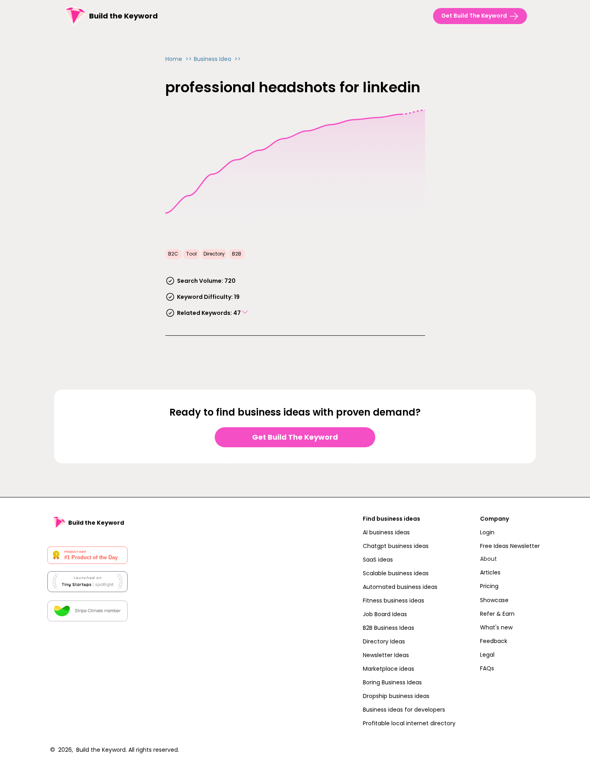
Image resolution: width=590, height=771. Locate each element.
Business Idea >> (217, 59)
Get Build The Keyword (295, 437)
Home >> (178, 59)
